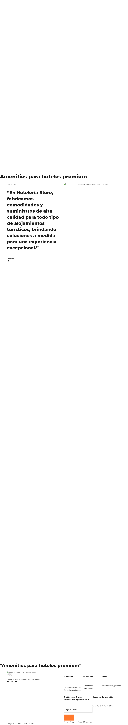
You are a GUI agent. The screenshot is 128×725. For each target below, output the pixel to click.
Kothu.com (30, 723)
